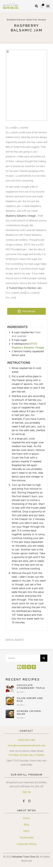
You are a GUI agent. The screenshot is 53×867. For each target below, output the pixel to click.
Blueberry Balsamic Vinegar (21, 215)
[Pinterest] (34, 667)
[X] (29, 667)
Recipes (42, 19)
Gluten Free (31, 19)
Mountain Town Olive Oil (25, 856)
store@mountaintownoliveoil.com (27, 745)
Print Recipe (28, 311)
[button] (48, 6)
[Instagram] (24, 667)
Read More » (21, 692)
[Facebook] (19, 667)
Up (29, 791)
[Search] (43, 658)
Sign (24, 791)
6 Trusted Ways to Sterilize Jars (24, 287)
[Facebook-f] (24, 801)
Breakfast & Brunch (16, 19)
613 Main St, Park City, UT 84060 (26, 755)
